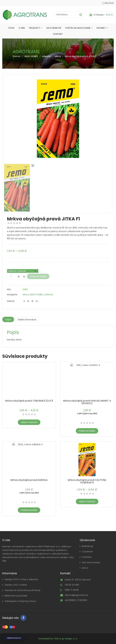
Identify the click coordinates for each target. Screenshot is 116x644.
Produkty (34, 27)
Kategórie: (12, 294)
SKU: (9, 289)
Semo (85, 567)
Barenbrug (87, 546)
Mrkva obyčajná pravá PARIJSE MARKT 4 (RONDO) (87, 402)
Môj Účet (109, 3)
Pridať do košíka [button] (87, 430)
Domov (17, 56)
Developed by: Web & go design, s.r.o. (58, 638)
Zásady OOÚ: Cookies (16, 584)
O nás (22, 27)
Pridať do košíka (38, 276)
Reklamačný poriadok (16, 595)
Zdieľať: (11, 301)
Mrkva (58, 56)
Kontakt (58, 33)
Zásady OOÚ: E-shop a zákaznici (21, 579)
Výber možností (29, 422)
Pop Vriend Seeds (91, 562)
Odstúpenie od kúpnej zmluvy (20, 601)
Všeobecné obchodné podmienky (22, 590)
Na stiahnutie (54, 27)
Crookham (87, 551)
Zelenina (46, 56)
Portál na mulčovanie (77, 27)
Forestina (87, 557)
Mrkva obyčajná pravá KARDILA (29, 480)
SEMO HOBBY (31, 56)
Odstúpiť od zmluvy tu (14, 638)
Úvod (11, 27)
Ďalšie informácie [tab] (27, 319)
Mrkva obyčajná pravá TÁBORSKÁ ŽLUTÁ (29, 400)
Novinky (101, 27)
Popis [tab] (8, 319)
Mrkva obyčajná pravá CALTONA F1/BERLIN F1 (87, 481)
